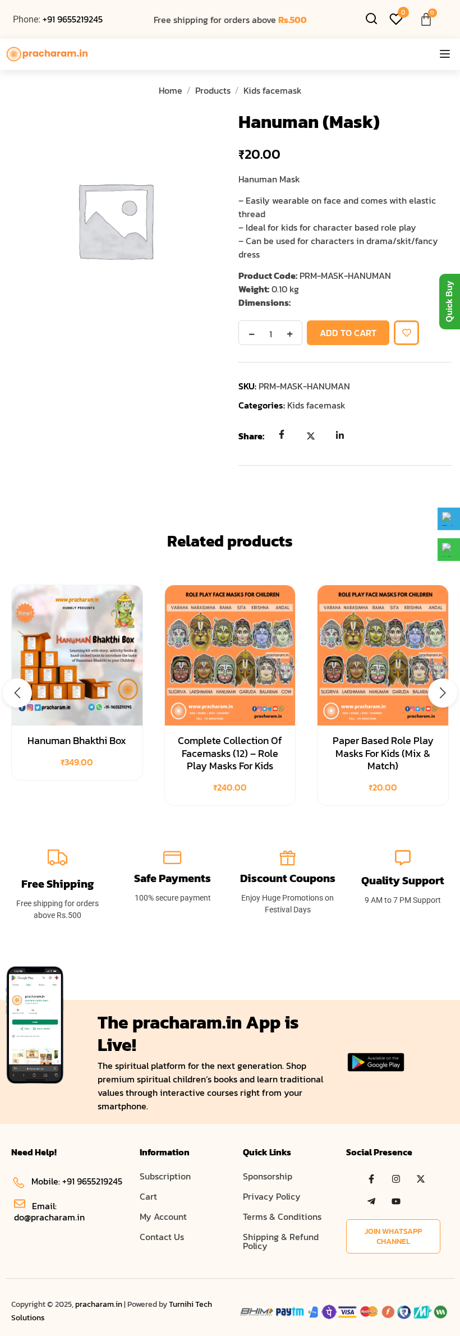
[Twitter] (310, 435)
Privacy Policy (272, 1196)
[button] (17, 693)
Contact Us (162, 1236)
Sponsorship (267, 1176)
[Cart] (426, 19)
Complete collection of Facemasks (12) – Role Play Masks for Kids (230, 753)
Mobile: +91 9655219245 (76, 1181)
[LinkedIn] (340, 435)
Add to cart (348, 332)
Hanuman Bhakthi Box (76, 740)
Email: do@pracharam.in (49, 1211)
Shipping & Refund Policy (281, 1241)
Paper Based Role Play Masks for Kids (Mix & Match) (383, 753)
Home (170, 90)
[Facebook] (281, 435)
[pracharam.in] (48, 54)
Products (213, 90)
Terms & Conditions (282, 1216)
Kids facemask (272, 90)
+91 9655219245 (73, 19)
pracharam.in (98, 1304)
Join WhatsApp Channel (393, 1236)
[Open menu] (444, 54)
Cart (148, 1196)
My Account (163, 1216)
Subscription (165, 1176)
